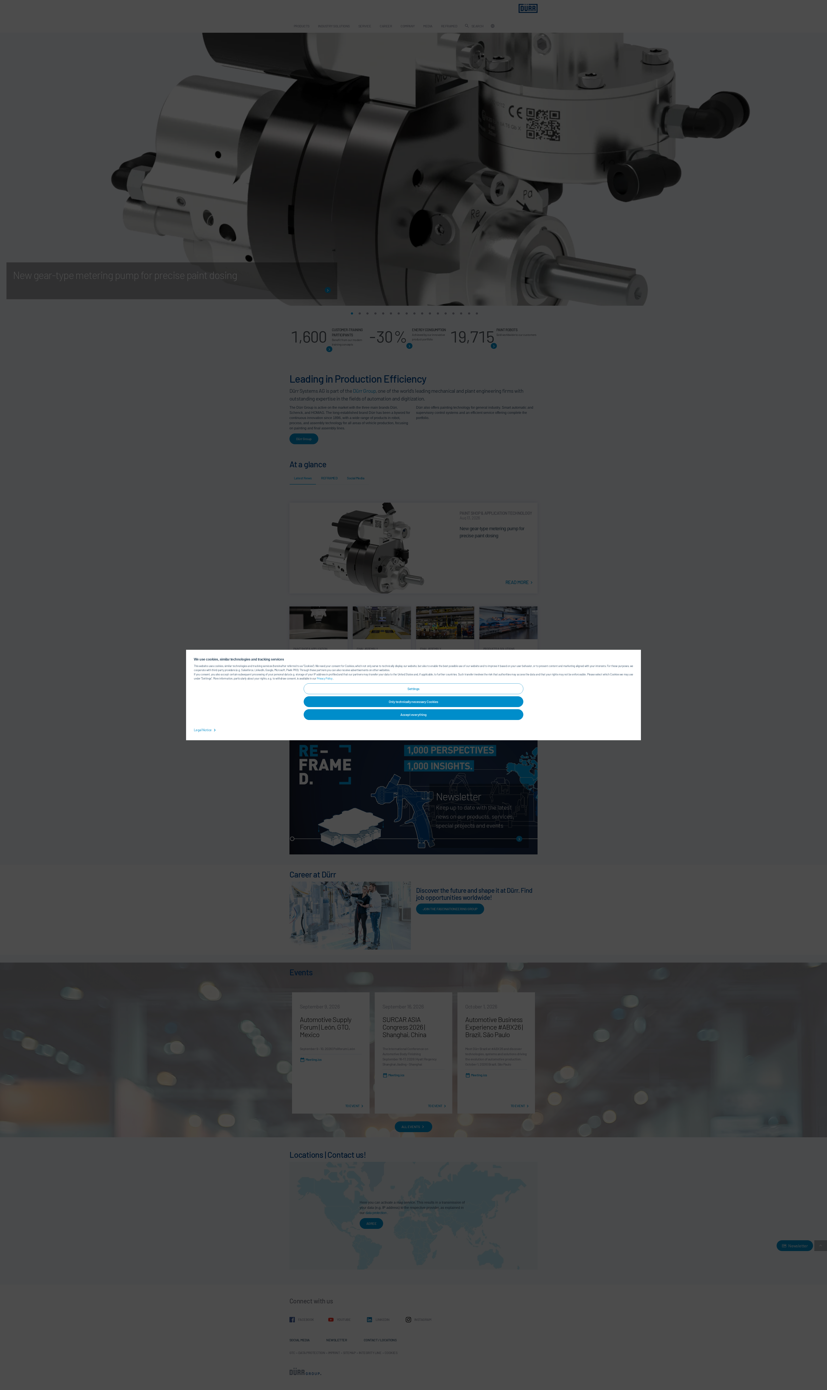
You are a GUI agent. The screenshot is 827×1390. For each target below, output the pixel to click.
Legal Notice (203, 730)
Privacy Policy (325, 678)
